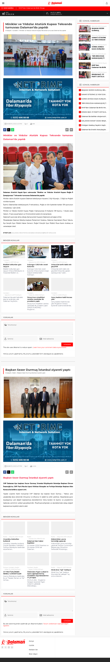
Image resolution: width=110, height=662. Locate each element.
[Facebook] (2, 647)
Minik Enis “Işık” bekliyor (61, 570)
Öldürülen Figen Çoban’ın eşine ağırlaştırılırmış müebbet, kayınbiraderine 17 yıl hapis (38, 575)
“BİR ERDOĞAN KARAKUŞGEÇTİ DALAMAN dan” (98, 58)
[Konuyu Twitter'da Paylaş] (8, 129)
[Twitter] (5, 647)
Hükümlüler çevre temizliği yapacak (58, 540)
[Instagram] (9, 647)
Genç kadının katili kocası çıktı (61, 298)
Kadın (14, 373)
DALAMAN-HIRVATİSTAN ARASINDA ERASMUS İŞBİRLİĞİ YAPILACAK (34, 233)
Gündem (15, 30)
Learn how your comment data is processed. (49, 347)
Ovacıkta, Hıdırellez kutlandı (11, 540)
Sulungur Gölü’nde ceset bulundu (37, 265)
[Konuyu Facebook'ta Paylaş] (4, 129)
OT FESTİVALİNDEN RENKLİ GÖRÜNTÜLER (12, 573)
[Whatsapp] (12, 647)
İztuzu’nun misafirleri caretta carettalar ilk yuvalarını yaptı (36, 299)
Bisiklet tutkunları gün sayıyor (12, 265)
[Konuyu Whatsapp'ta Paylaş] (12, 129)
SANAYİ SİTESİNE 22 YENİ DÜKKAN (99, 39)
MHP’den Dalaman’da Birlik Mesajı (99, 67)
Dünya (5, 567)
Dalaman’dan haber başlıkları (35, 542)
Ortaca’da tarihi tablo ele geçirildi (61, 265)
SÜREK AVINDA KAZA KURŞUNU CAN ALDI (98, 49)
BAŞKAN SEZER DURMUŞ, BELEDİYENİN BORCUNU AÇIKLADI (43, 8)
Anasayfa (8, 30)
